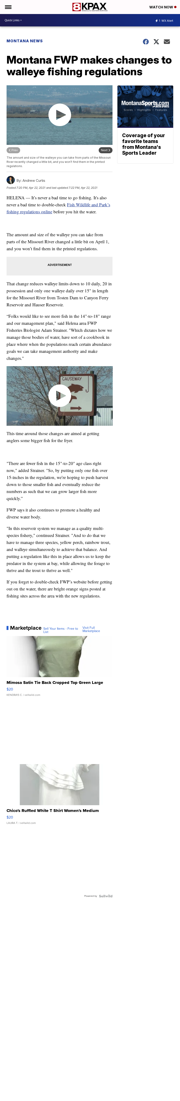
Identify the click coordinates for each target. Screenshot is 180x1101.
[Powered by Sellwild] (105, 896)
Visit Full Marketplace (91, 629)
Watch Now (161, 7)
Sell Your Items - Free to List (60, 630)
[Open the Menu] (8, 7)
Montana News (25, 41)
